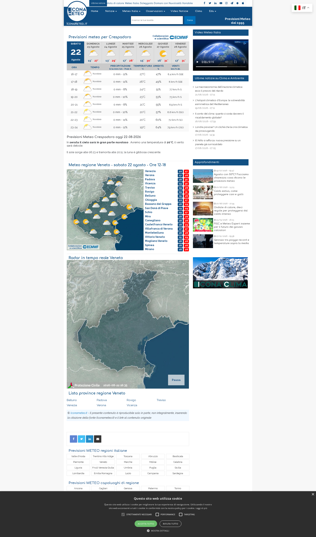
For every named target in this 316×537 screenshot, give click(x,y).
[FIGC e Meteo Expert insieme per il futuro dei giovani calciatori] (203, 225)
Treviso (161, 400)
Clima (198, 11)
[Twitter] (81, 439)
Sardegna (177, 473)
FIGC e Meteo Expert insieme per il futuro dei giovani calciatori (232, 227)
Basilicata (178, 456)
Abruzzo (153, 456)
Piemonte (78, 462)
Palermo (153, 488)
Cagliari (103, 488)
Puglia (152, 467)
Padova (102, 400)
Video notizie (179, 11)
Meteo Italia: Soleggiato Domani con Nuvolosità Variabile (130, 3)
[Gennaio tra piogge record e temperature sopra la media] (203, 241)
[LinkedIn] (89, 439)
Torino (177, 488)
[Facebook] (73, 439)
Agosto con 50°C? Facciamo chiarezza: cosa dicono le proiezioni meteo (231, 177)
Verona (101, 405)
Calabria (177, 462)
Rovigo (131, 400)
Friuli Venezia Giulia (103, 467)
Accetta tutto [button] (146, 523)
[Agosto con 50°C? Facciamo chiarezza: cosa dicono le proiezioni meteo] (203, 176)
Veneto (103, 462)
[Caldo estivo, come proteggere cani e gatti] (203, 192)
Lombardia (78, 473)
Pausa (176, 380)
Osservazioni (154, 11)
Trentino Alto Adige (103, 456)
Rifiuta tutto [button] (170, 523)
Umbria (128, 467)
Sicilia (178, 467)
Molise (152, 462)
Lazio (128, 473)
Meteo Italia (130, 11)
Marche (128, 462)
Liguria (78, 467)
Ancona (78, 488)
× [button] (312, 494)
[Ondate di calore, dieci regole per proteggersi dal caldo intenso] (203, 208)
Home (94, 11)
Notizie (109, 11)
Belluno (72, 400)
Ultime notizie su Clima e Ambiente (219, 78)
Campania (153, 473)
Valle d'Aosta (78, 456)
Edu (211, 11)
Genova (128, 488)
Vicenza (132, 405)
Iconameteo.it (79, 413)
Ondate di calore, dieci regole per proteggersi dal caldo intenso (231, 210)
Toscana (128, 456)
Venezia (72, 405)
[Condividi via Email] (97, 439)
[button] (158, 531)
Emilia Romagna (103, 473)
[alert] (158, 514)
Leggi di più (201, 508)
